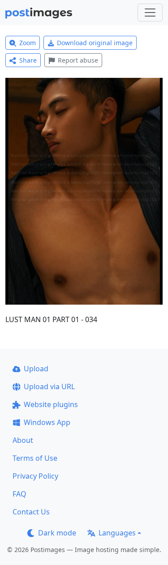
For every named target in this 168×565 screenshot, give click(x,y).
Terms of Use (35, 458)
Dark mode (57, 533)
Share (28, 60)
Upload (36, 369)
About (23, 440)
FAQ (19, 494)
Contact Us (31, 512)
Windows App (47, 422)
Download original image (95, 42)
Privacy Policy (35, 476)
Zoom (27, 42)
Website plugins (51, 404)
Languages (117, 533)
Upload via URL (49, 386)
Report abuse (78, 60)
